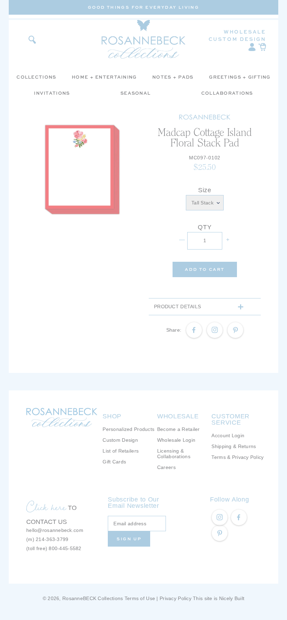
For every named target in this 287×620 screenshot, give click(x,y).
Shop (112, 416)
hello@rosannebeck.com (54, 530)
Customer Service (230, 419)
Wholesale (245, 31)
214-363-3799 (52, 539)
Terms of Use (140, 598)
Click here (46, 507)
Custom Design (237, 39)
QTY (204, 227)
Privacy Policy (175, 598)
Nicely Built (231, 598)
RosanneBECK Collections (92, 598)
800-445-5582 (65, 548)
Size (204, 190)
